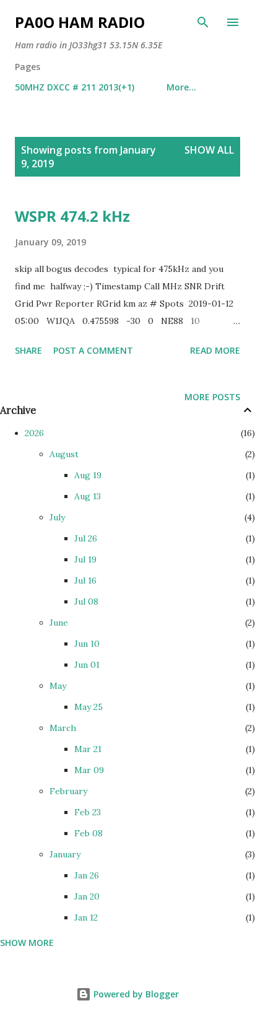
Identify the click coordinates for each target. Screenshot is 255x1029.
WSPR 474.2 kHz (72, 216)
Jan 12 (86, 917)
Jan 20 (87, 896)
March (63, 727)
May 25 (88, 706)
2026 (34, 433)
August (64, 454)
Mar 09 (89, 770)
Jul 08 (86, 601)
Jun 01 (87, 664)
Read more (215, 350)
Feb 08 (88, 833)
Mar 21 (88, 749)
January (65, 854)
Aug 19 (88, 475)
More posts (212, 397)
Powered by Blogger (135, 994)
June (59, 622)
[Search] (203, 22)
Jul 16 (85, 580)
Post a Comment (93, 350)
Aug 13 (87, 496)
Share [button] (28, 350)
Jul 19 (85, 559)
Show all (209, 150)
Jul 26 (85, 538)
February (68, 791)
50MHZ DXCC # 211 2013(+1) (74, 87)
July (57, 517)
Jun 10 (87, 643)
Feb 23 (87, 812)
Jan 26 (86, 875)
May (58, 685)
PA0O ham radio (80, 22)
